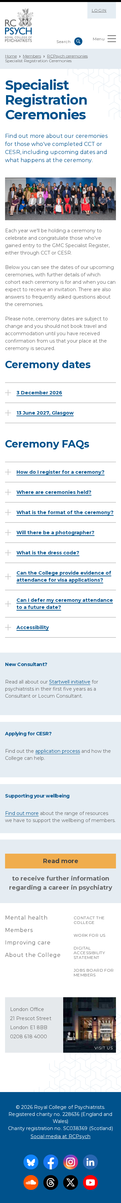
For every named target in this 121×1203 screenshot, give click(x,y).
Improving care (28, 942)
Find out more (22, 813)
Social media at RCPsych (61, 1136)
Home (11, 56)
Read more (60, 861)
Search (78, 41)
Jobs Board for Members (94, 972)
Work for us (89, 935)
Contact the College (89, 920)
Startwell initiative (69, 682)
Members (32, 56)
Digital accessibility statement (89, 952)
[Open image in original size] (19, 25)
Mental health (26, 918)
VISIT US (103, 1047)
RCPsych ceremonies (67, 56)
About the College (33, 955)
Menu (99, 38)
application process (57, 751)
